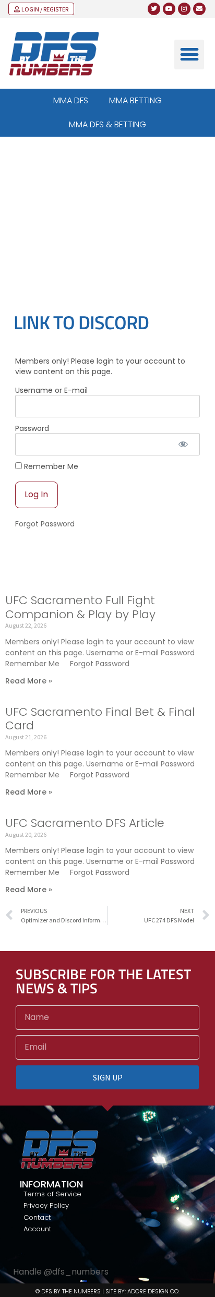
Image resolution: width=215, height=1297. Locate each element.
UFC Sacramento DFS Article (84, 823)
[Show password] (183, 444)
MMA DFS (70, 100)
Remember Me (50, 466)
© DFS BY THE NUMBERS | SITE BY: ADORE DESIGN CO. (107, 1291)
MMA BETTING (135, 100)
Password (32, 428)
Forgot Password (45, 524)
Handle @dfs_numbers (61, 1272)
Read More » (28, 681)
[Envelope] (199, 9)
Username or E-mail (51, 390)
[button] (189, 54)
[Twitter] (154, 9)
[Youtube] (169, 9)
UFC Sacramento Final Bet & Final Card (100, 719)
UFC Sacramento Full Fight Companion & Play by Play (80, 607)
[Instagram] (184, 9)
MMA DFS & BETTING (107, 124)
